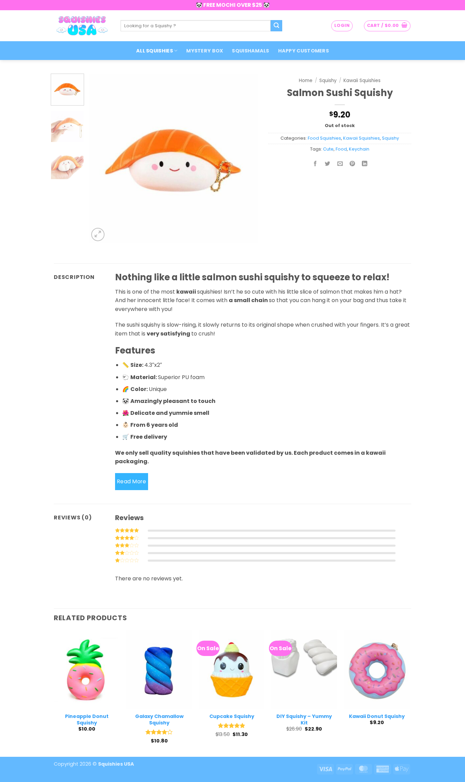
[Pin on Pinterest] (352, 164)
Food (341, 149)
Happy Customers (303, 50)
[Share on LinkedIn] (364, 164)
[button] (342, 25)
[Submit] (276, 26)
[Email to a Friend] (340, 164)
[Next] (246, 158)
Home (305, 80)
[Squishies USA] (82, 25)
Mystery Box (204, 50)
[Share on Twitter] (327, 164)
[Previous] (101, 158)
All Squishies (154, 50)
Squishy (328, 80)
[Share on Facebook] (315, 164)
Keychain (359, 149)
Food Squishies (324, 138)
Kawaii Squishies (362, 80)
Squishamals (250, 50)
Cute (328, 149)
